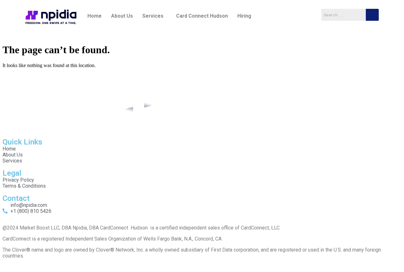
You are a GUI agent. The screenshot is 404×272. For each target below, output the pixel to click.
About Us (122, 16)
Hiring (244, 16)
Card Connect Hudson (202, 16)
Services (152, 16)
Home (94, 16)
